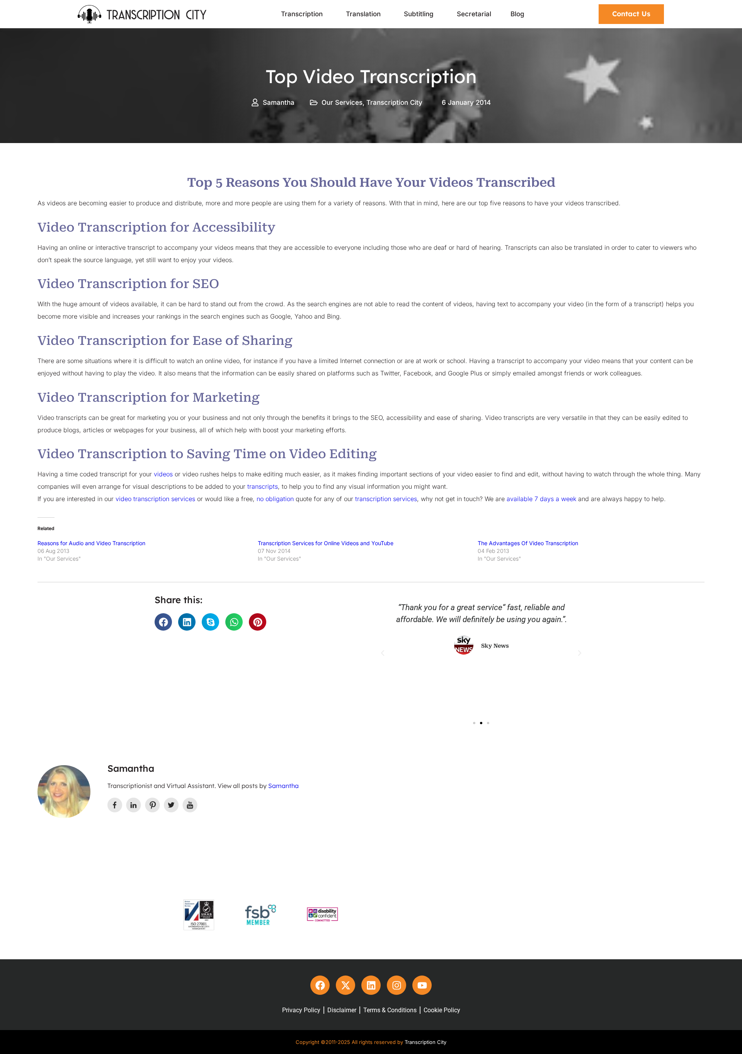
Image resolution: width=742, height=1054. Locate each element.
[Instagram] (396, 985)
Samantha (283, 786)
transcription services (386, 499)
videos (163, 474)
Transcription (302, 14)
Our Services (342, 102)
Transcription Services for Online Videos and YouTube (325, 543)
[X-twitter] (345, 985)
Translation (363, 14)
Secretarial (474, 14)
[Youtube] (422, 985)
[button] (163, 622)
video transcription (143, 499)
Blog (517, 14)
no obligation (275, 499)
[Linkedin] (371, 985)
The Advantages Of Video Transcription (528, 543)
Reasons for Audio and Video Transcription (91, 543)
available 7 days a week (541, 499)
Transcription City (394, 102)
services (183, 499)
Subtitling (419, 14)
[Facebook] (320, 985)
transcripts (262, 486)
